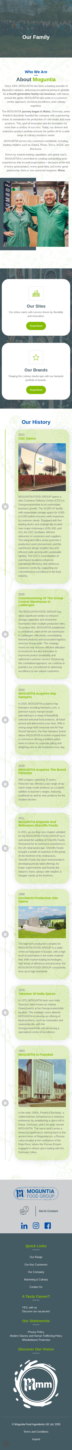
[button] (6, 1443)
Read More (36, 325)
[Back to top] (66, 1442)
